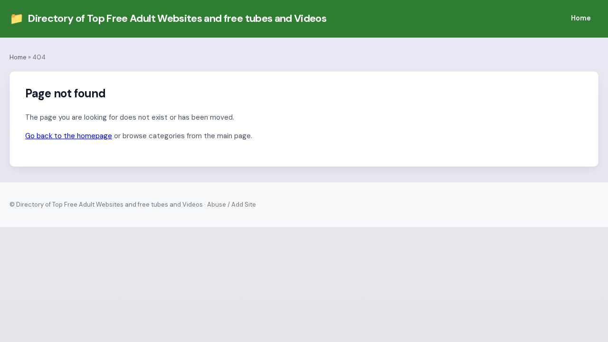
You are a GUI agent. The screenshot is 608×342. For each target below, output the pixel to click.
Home (581, 18)
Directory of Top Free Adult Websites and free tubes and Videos (168, 18)
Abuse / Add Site (231, 204)
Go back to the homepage (68, 136)
